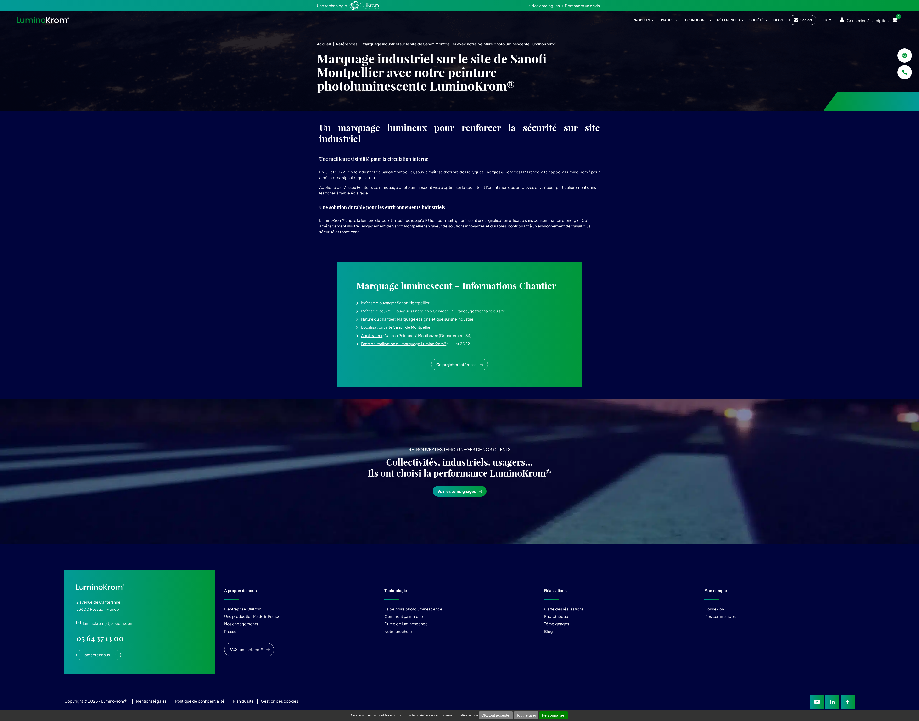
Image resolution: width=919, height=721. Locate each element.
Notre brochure (398, 631)
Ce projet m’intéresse (456, 364)
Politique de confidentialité (199, 701)
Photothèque (556, 616)
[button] (459, 312)
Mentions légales (151, 701)
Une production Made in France (252, 616)
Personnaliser (554, 715)
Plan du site (243, 701)
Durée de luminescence (406, 623)
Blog (548, 631)
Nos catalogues (545, 5)
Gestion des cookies (279, 701)
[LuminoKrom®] (43, 20)
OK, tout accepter (495, 715)
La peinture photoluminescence (413, 608)
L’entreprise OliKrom (243, 608)
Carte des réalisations (563, 608)
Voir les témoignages (456, 491)
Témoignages (556, 623)
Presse (230, 631)
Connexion (714, 608)
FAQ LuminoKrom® (246, 649)
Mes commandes (720, 616)
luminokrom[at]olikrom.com (107, 623)
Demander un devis (582, 5)
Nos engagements (241, 623)
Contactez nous (95, 654)
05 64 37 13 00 (100, 638)
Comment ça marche (403, 616)
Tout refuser (526, 715)
